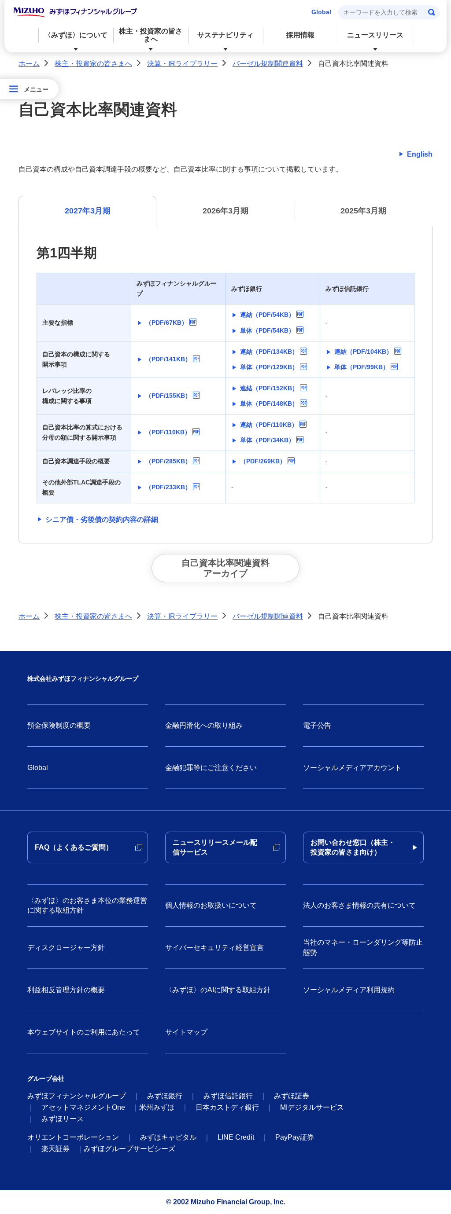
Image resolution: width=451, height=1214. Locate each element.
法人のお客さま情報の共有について (359, 905)
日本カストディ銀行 (227, 1107)
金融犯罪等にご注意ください (211, 767)
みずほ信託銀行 (228, 1096)
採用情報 (300, 35)
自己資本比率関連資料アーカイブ (225, 568)
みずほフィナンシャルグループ (76, 1096)
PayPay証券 (294, 1137)
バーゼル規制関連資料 (268, 63)
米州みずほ (156, 1107)
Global (321, 11)
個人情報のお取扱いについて (211, 905)
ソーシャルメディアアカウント (352, 767)
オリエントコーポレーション (73, 1137)
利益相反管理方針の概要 (66, 990)
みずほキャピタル (168, 1137)
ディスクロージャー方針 (66, 947)
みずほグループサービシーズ (129, 1148)
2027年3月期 (88, 210)
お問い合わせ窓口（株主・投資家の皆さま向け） (353, 847)
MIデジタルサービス (312, 1107)
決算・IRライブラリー (182, 63)
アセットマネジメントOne (83, 1107)
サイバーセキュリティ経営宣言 (214, 947)
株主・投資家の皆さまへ (93, 63)
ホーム (29, 63)
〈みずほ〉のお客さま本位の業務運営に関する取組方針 (87, 905)
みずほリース (62, 1118)
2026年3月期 (225, 210)
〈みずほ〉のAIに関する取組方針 (217, 990)
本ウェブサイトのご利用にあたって (83, 1032)
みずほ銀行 (164, 1096)
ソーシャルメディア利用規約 (349, 990)
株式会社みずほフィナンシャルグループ (82, 678)
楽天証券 (55, 1148)
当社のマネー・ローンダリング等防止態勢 (363, 947)
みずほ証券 (291, 1096)
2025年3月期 (363, 210)
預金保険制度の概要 (59, 725)
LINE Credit (236, 1137)
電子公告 (317, 725)
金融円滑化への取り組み (204, 725)
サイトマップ (186, 1032)
